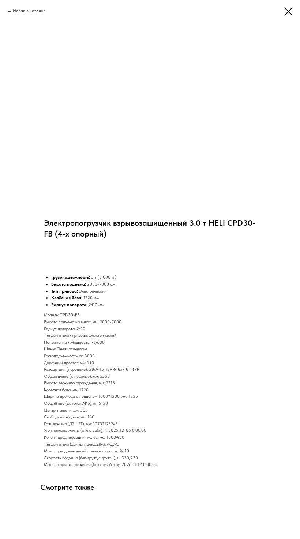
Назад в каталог (29, 10)
